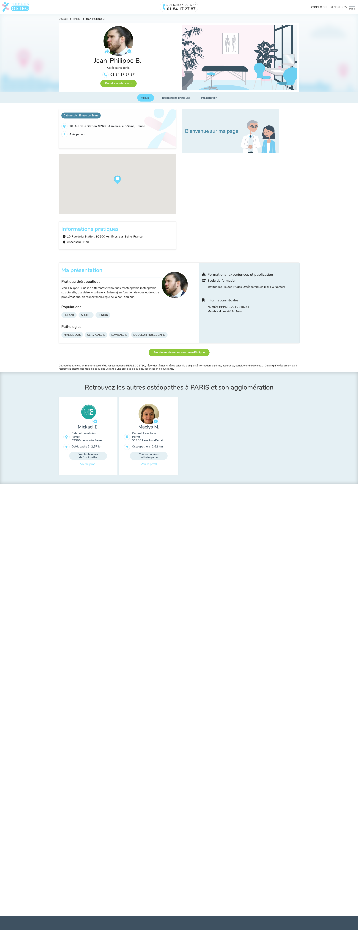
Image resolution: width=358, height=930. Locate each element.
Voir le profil (88, 464)
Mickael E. (88, 427)
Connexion (318, 7)
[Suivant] (302, 437)
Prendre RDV (338, 7)
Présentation (209, 98)
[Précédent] (56, 437)
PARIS (77, 19)
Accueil (63, 19)
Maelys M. (148, 427)
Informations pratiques (175, 98)
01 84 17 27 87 (122, 74)
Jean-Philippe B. (95, 19)
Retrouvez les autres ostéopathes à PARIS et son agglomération (179, 387)
